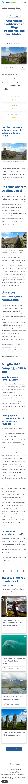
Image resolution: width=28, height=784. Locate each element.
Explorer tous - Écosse (14, 749)
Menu (25, 2)
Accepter (5, 781)
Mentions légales (14, 772)
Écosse (15, 16)
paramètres (23, 778)
